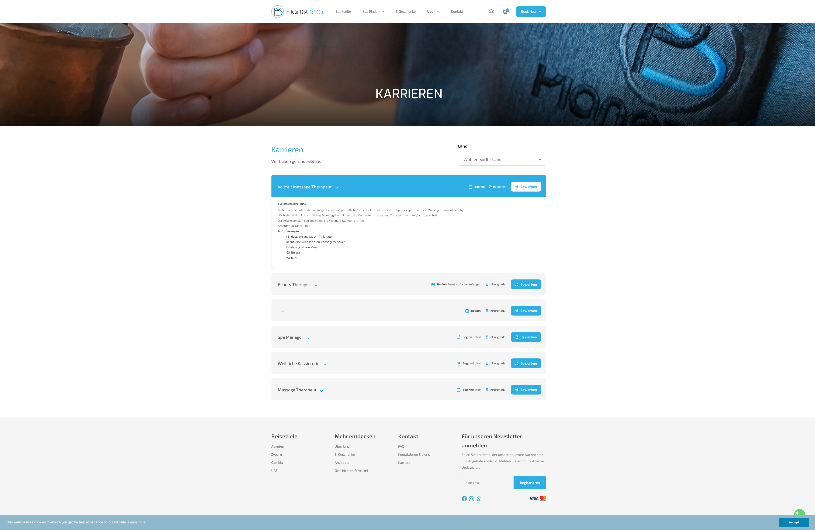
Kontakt (457, 11)
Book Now (529, 11)
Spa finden (371, 11)
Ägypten (277, 446)
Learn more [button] (136, 522)
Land (463, 145)
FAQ (401, 446)
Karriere (404, 462)
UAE (274, 470)
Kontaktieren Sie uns (414, 454)
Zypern (276, 454)
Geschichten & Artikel (351, 470)
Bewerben (528, 187)
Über (431, 11)
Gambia (277, 462)
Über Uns (342, 446)
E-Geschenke (406, 11)
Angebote (342, 462)
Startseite (343, 11)
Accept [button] (794, 522)
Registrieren (530, 483)
